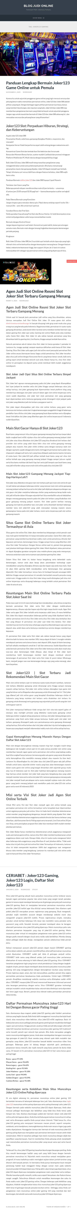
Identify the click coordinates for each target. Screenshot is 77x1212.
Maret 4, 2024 (11, 301)
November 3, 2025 (13, 92)
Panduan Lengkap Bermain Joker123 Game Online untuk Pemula (38, 85)
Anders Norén (59, 1207)
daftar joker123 (26, 180)
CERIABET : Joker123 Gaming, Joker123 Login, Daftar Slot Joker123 (32, 880)
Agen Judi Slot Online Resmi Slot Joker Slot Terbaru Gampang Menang (38, 293)
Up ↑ (69, 1207)
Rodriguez (27, 92)
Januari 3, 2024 (12, 889)
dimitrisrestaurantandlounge (17, 323)
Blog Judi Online (38, 6)
